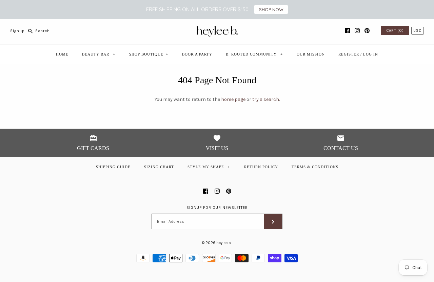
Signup (17, 31)
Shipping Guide (113, 167)
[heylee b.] (217, 29)
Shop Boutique (148, 54)
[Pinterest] (367, 30)
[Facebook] (347, 30)
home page (233, 99)
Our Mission (311, 54)
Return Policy (261, 167)
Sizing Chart (159, 167)
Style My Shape (209, 167)
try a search (265, 99)
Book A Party (197, 54)
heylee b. (224, 243)
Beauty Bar (98, 54)
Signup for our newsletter (217, 207)
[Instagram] (357, 30)
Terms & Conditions (315, 167)
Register (348, 54)
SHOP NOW (271, 9)
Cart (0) (395, 30)
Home (62, 54)
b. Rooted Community (254, 54)
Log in (370, 54)
